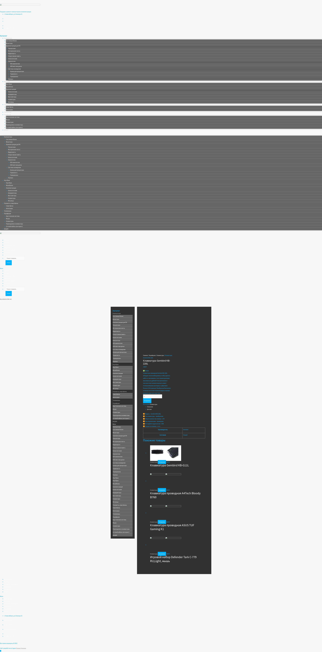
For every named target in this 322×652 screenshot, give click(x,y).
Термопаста (13, 74)
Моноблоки (9, 87)
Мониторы (9, 43)
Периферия (7, 114)
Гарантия (7, 247)
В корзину (147, 400)
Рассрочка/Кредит (9, 250)
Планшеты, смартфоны (11, 104)
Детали (149, 409)
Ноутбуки (7, 81)
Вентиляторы (12, 97)
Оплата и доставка (9, 245)
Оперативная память (14, 56)
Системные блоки (11, 41)
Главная (6, 240)
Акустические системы (13, 117)
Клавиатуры (11, 99)
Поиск (8, 262)
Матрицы (11, 102)
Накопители (11, 61)
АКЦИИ (6, 130)
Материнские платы (14, 51)
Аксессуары (9, 109)
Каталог (6, 242)
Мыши (8, 119)
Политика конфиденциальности (10, 646)
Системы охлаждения (14, 69)
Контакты (7, 255)
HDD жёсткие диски (16, 66)
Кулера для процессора (17, 71)
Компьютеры (8, 38)
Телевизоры (7, 112)
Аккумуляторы (12, 94)
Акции (6, 592)
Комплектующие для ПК (13, 46)
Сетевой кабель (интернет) (14, 127)
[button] (2, 32)
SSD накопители (15, 64)
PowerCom (3, 1)
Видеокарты (12, 53)
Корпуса (10, 79)
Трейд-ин (7, 252)
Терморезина (14, 76)
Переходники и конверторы (14, 125)
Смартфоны (9, 107)
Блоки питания (12, 58)
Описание (150, 407)
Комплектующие (11, 89)
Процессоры (12, 48)
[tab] (176, 407)
